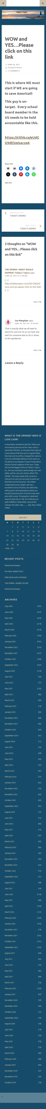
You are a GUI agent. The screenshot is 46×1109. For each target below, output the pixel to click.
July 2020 (9, 1030)
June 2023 (9, 824)
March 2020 (9, 1053)
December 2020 (11, 1000)
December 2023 (11, 789)
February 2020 (10, 1059)
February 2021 (10, 988)
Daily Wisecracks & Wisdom (16, 577)
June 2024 (9, 753)
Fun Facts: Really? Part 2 (14, 571)
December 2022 (11, 859)
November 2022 (11, 865)
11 (28, 531)
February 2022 (10, 918)
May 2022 (9, 900)
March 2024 (9, 771)
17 (23, 536)
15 (13, 536)
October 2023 (10, 800)
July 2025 (9, 677)
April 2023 (9, 836)
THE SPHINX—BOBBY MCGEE (16, 583)
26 (33, 540)
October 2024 (10, 730)
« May (7, 548)
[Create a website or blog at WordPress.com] (2, 1096)
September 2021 (11, 947)
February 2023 (10, 847)
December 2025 (11, 647)
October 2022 (10, 871)
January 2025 (10, 712)
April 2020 (9, 1047)
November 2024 (11, 724)
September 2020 (11, 1018)
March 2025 (9, 700)
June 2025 (9, 683)
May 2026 (9, 618)
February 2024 (10, 777)
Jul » (12, 548)
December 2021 (11, 930)
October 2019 (10, 1083)
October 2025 (10, 659)
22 (13, 540)
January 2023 (10, 853)
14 (7, 536)
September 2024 (11, 736)
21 (7, 540)
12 (33, 531)
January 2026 (10, 642)
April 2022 (9, 906)
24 (23, 540)
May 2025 (9, 689)
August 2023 (10, 812)
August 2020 (10, 1024)
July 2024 (9, 747)
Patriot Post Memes (12, 565)
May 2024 (9, 759)
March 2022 (9, 912)
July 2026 (9, 606)
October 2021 (10, 941)
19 (33, 536)
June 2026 (9, 612)
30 (18, 545)
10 (23, 531)
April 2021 (9, 977)
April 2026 (9, 624)
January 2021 (10, 994)
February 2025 (10, 706)
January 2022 (10, 924)
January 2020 (10, 1065)
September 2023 (11, 806)
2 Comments (14, 71)
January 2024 (10, 783)
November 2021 (11, 936)
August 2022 (10, 883)
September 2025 (11, 665)
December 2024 (11, 718)
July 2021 (9, 959)
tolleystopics (15, 67)
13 (39, 531)
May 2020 (9, 1041)
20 (39, 536)
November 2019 (11, 1077)
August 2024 (10, 741)
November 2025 (11, 653)
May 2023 (9, 830)
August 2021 (10, 953)
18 (28, 536)
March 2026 (9, 630)
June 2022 (9, 894)
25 (28, 540)
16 (18, 536)
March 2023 (9, 841)
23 (18, 540)
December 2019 (11, 1071)
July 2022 (9, 888)
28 (7, 545)
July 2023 (9, 818)
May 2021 (9, 971)
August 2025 (10, 671)
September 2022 (11, 877)
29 (13, 545)
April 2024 (9, 765)
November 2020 (11, 1006)
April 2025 (9, 694)
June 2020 (9, 1035)
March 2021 (9, 983)
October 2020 (10, 1012)
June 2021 (9, 965)
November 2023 (11, 794)
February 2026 (10, 636)
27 (39, 540)
